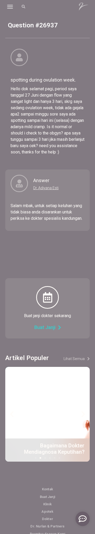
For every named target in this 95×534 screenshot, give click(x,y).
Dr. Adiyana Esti (46, 188)
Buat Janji (47, 497)
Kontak (47, 489)
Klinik (47, 504)
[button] (10, 6)
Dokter (47, 519)
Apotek (47, 511)
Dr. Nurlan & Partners (47, 526)
